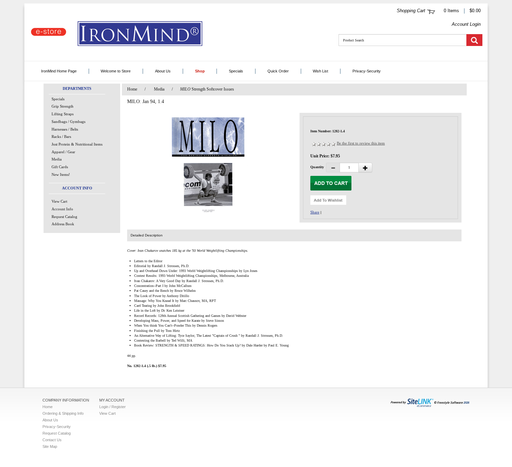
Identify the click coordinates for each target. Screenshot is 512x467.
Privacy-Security (366, 71)
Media (57, 159)
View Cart (59, 201)
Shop (200, 71)
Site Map (49, 446)
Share (314, 212)
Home (132, 89)
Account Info (62, 209)
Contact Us (52, 440)
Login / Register (112, 407)
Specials (236, 71)
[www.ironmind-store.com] (146, 34)
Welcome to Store (116, 71)
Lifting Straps (62, 114)
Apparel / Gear (63, 152)
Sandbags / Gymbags (68, 121)
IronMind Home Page (59, 71)
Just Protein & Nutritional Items (77, 144)
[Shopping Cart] (431, 11)
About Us (163, 71)
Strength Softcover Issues (207, 89)
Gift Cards (60, 167)
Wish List (320, 71)
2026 (466, 402)
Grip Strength (62, 106)
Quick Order (278, 71)
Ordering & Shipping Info (63, 413)
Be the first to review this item (361, 143)
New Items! (61, 174)
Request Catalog (64, 217)
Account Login (466, 24)
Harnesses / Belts (65, 129)
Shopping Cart (411, 10)
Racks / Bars (61, 136)
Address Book (63, 224)
